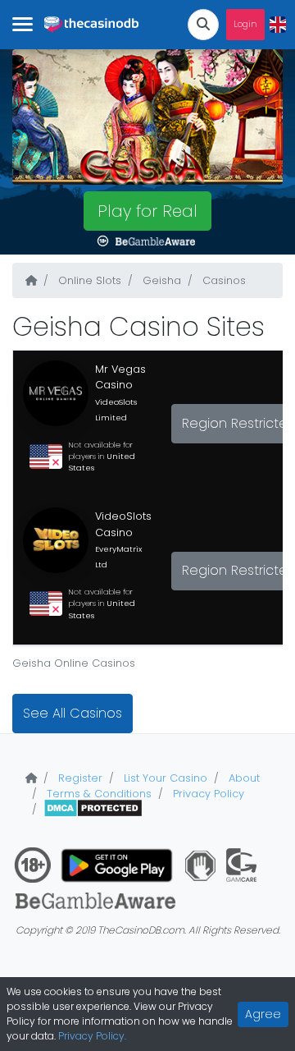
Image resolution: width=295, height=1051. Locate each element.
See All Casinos (72, 713)
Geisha (160, 280)
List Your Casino (163, 778)
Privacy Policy (207, 794)
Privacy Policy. (92, 1036)
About (242, 778)
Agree (263, 1014)
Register (78, 778)
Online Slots (88, 280)
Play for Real (147, 211)
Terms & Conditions (97, 794)
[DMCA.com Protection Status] (93, 809)
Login (245, 24)
